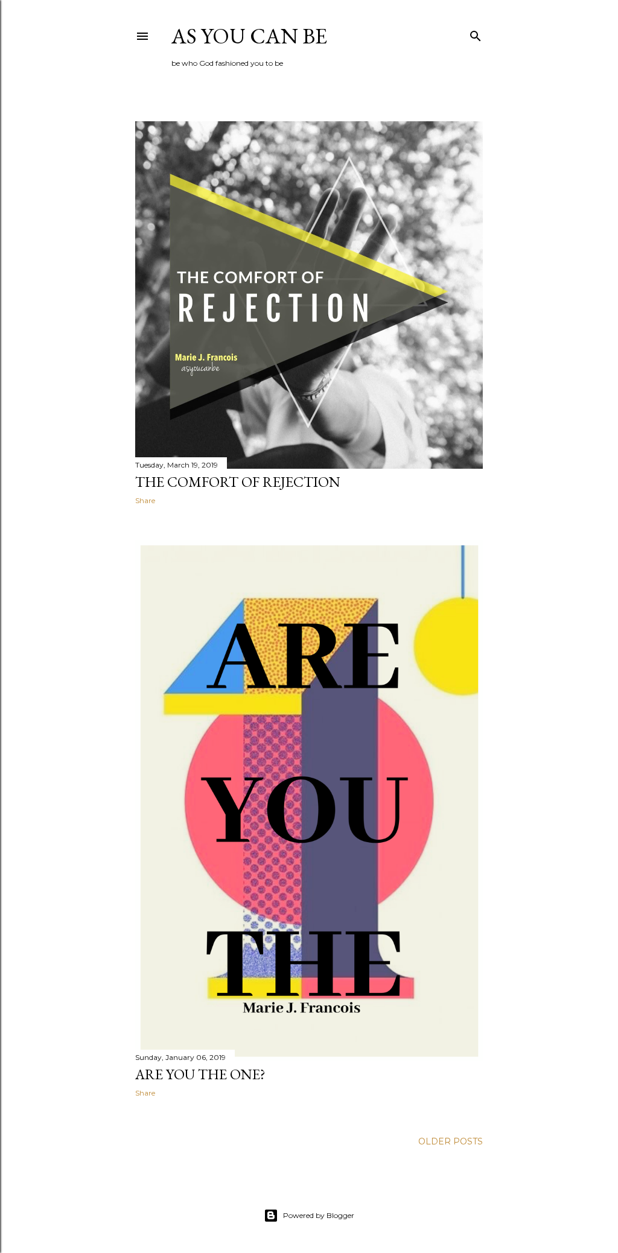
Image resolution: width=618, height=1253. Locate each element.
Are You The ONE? (200, 1074)
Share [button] (145, 500)
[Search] (475, 33)
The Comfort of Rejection (237, 481)
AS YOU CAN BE (249, 36)
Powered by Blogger (318, 1215)
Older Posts (450, 1141)
